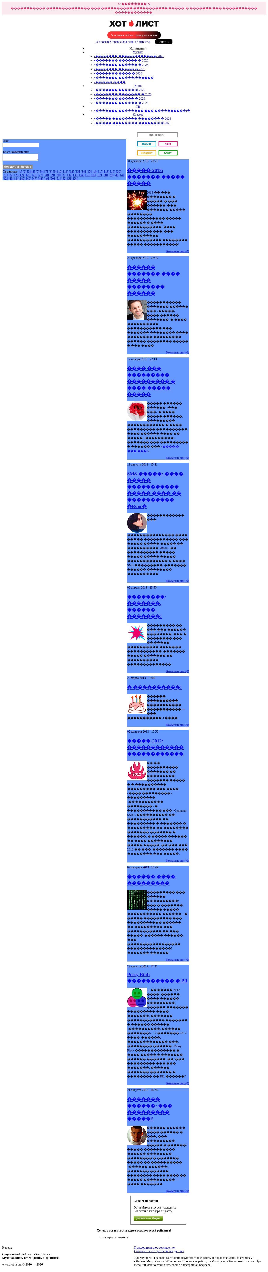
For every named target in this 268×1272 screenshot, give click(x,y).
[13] (77, 171)
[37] (99, 175)
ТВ (138, 106)
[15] (89, 171)
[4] (33, 171)
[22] (11, 175)
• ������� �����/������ (124, 77)
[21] (5, 175)
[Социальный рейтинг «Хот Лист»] (134, 28)
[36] (93, 175)
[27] (40, 175)
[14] (83, 171)
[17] (100, 171)
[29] (52, 175)
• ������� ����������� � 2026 (129, 56)
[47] (34, 178)
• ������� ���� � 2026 (118, 73)
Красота (138, 114)
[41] (122, 175)
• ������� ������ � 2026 (121, 60)
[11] (65, 171)
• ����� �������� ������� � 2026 (132, 118)
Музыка (138, 52)
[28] (46, 175)
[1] (20, 171)
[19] (112, 171)
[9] (55, 171)
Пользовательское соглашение (154, 1247)
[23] (16, 175)
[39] (111, 175)
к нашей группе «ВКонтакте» (148, 1237)
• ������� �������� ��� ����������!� (142, 110)
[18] (106, 171)
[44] (16, 178)
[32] (69, 175)
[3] (29, 171)
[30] (58, 175)
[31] (64, 175)
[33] (75, 175)
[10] (59, 171)
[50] (52, 178)
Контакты (143, 41)
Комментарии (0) (177, 251)
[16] (95, 171)
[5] (37, 171)
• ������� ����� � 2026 (119, 69)
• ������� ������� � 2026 (122, 94)
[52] (64, 178)
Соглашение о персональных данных (159, 1251)
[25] (28, 175)
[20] (118, 171)
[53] (69, 178)
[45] (22, 178)
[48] (40, 178)
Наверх (7, 1247)
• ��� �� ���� (110, 82)
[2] (24, 171)
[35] (87, 175)
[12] (71, 171)
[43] (11, 178)
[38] (105, 175)
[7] (46, 171)
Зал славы (129, 41)
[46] (28, 178)
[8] (50, 171)
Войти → (164, 41)
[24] (22, 175)
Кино (138, 85)
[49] (46, 178)
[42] (5, 178)
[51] (58, 178)
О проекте (102, 41)
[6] (42, 171)
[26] (34, 175)
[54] (75, 178)
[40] (116, 175)
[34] (81, 175)
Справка (116, 41)
